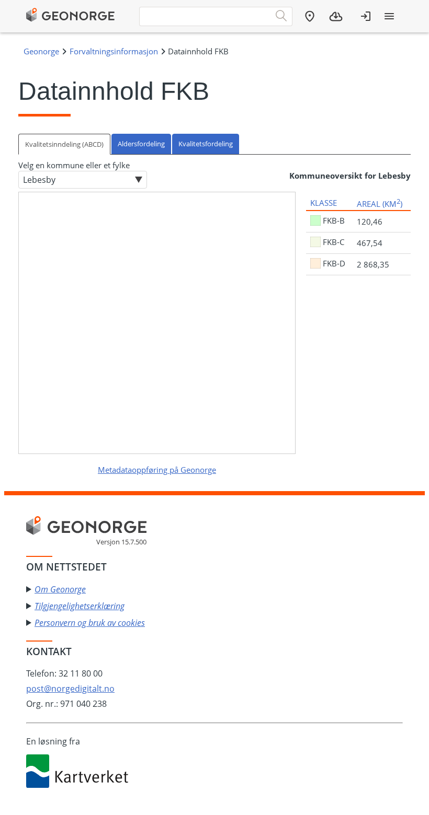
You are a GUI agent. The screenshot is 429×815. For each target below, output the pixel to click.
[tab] (64, 144)
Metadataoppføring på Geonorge (157, 469)
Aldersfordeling (141, 143)
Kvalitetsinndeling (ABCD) (64, 144)
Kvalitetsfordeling (205, 143)
